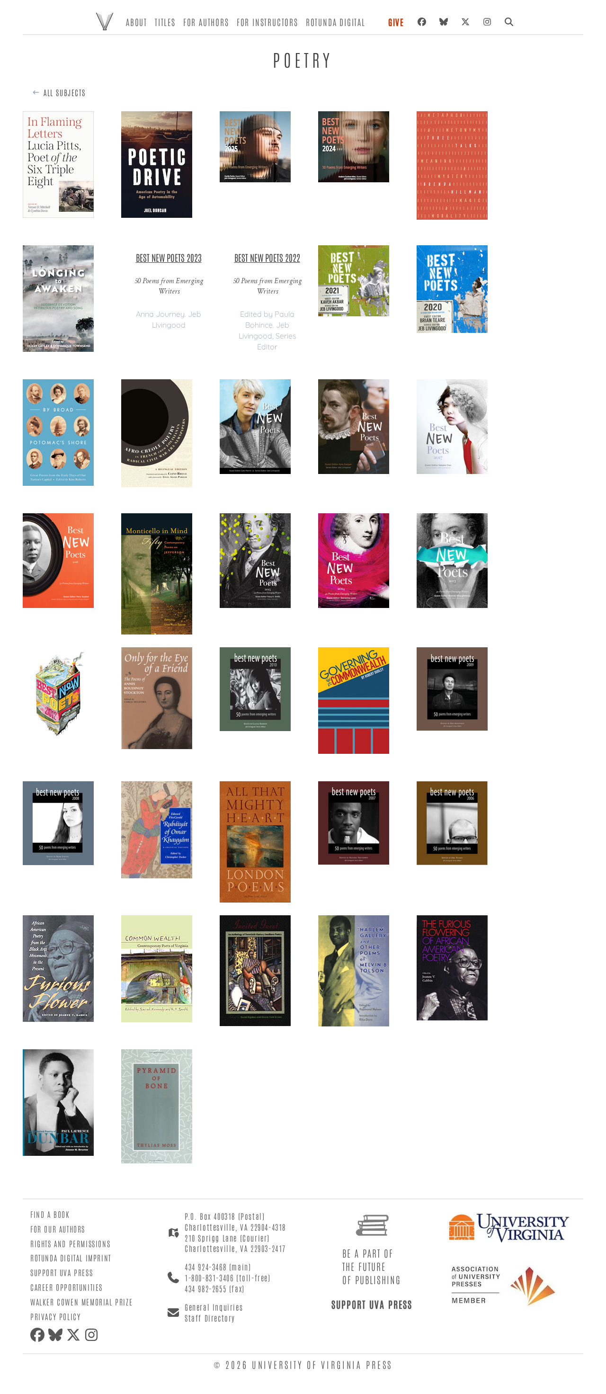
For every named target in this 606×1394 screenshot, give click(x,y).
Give (396, 21)
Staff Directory (210, 1318)
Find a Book (50, 1214)
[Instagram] (487, 22)
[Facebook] (422, 22)
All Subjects (64, 92)
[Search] (509, 22)
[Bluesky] (443, 22)
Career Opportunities (66, 1287)
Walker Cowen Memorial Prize (81, 1301)
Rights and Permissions (70, 1243)
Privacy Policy (55, 1316)
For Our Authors (57, 1228)
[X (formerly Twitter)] (465, 22)
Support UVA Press (61, 1272)
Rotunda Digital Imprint (70, 1257)
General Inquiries (214, 1307)
